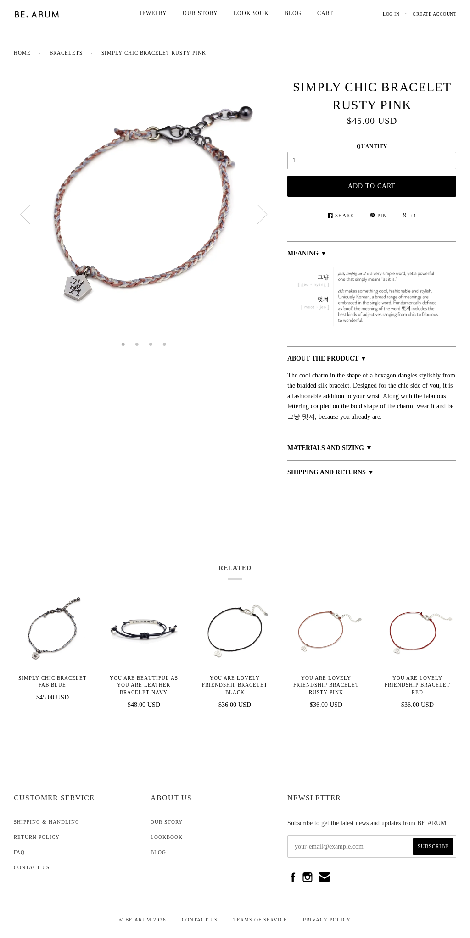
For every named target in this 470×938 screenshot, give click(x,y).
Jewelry (153, 13)
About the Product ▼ (327, 358)
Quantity (372, 146)
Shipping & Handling (46, 822)
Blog (293, 13)
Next (262, 214)
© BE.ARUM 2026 (142, 919)
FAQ (19, 852)
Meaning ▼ (307, 253)
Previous (25, 214)
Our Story (200, 13)
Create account (434, 14)
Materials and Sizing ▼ (329, 447)
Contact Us (32, 867)
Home (22, 53)
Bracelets (66, 53)
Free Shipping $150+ (314, 482)
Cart (325, 13)
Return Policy (37, 837)
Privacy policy (327, 919)
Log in (391, 14)
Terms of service (260, 919)
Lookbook (251, 13)
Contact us (200, 919)
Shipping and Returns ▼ (330, 472)
